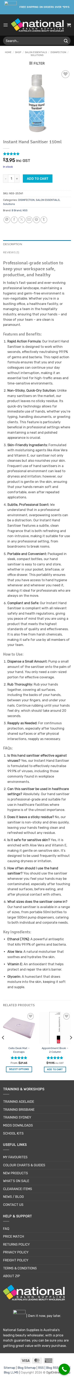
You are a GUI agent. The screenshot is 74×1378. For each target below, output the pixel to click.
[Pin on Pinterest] (36, 219)
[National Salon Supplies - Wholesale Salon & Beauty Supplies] (37, 25)
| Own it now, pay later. (43, 1316)
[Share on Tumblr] (43, 219)
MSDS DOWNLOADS (18, 1125)
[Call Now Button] (64, 1369)
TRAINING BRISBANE (19, 1110)
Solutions (37, 55)
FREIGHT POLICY (15, 1260)
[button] (5, 25)
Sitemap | (10, 1368)
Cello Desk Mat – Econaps (19, 1049)
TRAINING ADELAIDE (18, 1102)
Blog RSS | (53, 1368)
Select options (19, 1069)
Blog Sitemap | (27, 1368)
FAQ (6, 1229)
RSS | (42, 1368)
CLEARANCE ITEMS (17, 1189)
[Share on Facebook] (14, 219)
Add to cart (38, 179)
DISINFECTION (58, 52)
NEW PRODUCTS (15, 1173)
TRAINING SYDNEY (17, 1117)
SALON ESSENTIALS (36, 52)
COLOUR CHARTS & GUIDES (24, 1165)
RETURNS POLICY (16, 1244)
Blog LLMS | (12, 1372)
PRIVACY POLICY (16, 1252)
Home (8, 52)
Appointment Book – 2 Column (55, 1049)
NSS (25, 210)
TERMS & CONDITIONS (20, 1268)
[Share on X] (21, 219)
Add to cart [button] (55, 1069)
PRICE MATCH (13, 1236)
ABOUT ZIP (11, 1276)
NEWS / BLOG (13, 1197)
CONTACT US (13, 1205)
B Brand (16, 210)
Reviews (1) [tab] (11, 252)
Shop (18, 52)
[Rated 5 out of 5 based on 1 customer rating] (37, 153)
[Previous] (3, 1046)
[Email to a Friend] (29, 219)
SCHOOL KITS (13, 1133)
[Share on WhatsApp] (6, 219)
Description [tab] (12, 244)
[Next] (70, 1046)
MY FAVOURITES (15, 1157)
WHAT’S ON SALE (16, 1181)
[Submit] (66, 41)
